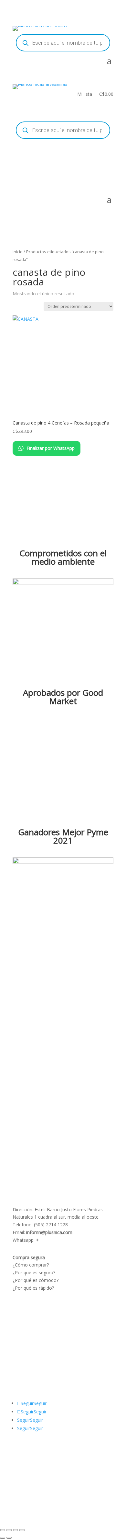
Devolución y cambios (36, 1320)
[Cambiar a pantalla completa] (9, 1530)
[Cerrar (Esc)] (22, 1530)
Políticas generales (32, 1328)
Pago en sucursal (30, 1336)
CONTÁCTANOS (30, 1368)
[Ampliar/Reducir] (2, 1530)
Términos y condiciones (37, 1313)
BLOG (19, 1360)
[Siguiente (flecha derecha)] (9, 1538)
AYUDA (20, 1353)
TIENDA (37, 1360)
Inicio (18, 252)
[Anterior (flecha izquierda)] (2, 1538)
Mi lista (84, 94)
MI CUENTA (44, 1353)
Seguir (40, 1403)
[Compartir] (15, 1530)
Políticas (21, 1305)
